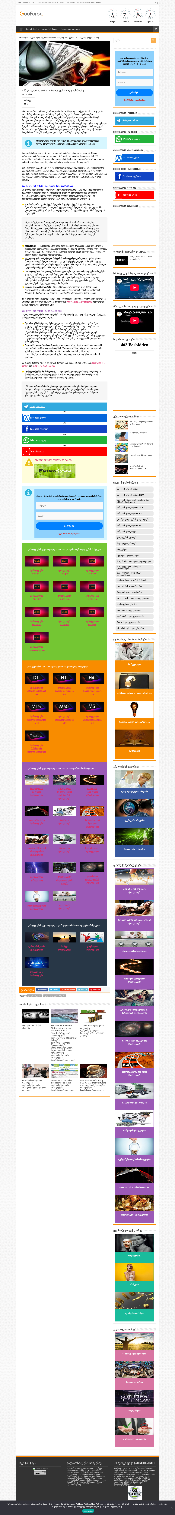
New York (138, 22)
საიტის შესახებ (32, 29)
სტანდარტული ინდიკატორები (134, 722)
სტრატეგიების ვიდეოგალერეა (133, 273)
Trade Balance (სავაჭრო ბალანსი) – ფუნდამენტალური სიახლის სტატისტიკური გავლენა (92, 1030)
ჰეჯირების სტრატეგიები (134, 951)
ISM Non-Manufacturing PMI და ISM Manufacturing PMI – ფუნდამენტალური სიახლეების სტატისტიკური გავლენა (93, 1085)
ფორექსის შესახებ (50, 29)
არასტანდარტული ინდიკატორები (134, 693)
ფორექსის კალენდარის (79, 301)
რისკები (134, 1284)
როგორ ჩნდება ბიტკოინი (141, 455)
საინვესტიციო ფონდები (134, 1354)
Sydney (150, 22)
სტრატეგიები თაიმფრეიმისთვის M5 (92, 719)
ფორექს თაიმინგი (134, 1313)
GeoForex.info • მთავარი (21, 29)
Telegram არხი (37, 406)
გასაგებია (88, 1511)
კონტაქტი (71, 2)
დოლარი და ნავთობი (44, 366)
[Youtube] (158, 2)
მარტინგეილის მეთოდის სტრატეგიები (92, 823)
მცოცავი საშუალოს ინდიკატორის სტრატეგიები (36, 851)
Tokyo (113, 22)
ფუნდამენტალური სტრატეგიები (134, 1159)
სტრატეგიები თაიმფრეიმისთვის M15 (36, 719)
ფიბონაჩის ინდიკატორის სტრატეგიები (92, 879)
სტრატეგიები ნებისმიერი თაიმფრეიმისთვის (36, 748)
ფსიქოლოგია (134, 1255)
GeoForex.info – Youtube (124, 188)
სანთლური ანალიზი (134, 849)
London (125, 22)
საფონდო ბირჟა (134, 1382)
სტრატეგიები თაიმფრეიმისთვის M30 (64, 719)
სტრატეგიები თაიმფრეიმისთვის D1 (36, 690)
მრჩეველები (134, 664)
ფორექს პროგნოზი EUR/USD (129, 252)
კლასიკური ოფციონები (134, 1439)
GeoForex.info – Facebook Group (128, 150)
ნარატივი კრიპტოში (138, 433)
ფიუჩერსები (135, 1410)
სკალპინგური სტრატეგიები (134, 1215)
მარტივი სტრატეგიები (134, 1130)
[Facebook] (155, 2)
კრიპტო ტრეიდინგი (126, 417)
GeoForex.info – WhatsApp (125, 132)
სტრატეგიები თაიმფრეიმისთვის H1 (64, 690)
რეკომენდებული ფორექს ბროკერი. (53, 459)
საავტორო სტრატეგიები (134, 1103)
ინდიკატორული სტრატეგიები (134, 1187)
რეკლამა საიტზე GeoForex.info (89, 2)
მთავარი (25, 38)
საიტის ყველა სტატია (71, 29)
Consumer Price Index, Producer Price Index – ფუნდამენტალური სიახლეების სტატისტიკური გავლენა (63, 1085)
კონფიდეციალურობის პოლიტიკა (51, 2)
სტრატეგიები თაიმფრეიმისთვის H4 (92, 690)
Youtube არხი (37, 451)
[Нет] (171, 1507)
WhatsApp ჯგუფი (38, 440)
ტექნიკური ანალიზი (135, 820)
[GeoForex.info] (31, 13)
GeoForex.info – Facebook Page (127, 169)
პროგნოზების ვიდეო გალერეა (133, 306)
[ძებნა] (153, 40)
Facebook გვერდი (39, 429)
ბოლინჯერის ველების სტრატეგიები (36, 791)
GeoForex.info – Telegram (125, 113)
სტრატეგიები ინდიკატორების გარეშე (64, 880)
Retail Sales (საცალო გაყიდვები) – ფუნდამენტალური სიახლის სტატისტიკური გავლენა (34, 1085)
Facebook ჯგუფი (38, 417)
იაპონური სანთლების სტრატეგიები (92, 791)
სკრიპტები (134, 751)
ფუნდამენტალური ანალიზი (42, 38)
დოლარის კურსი (34, 996)
